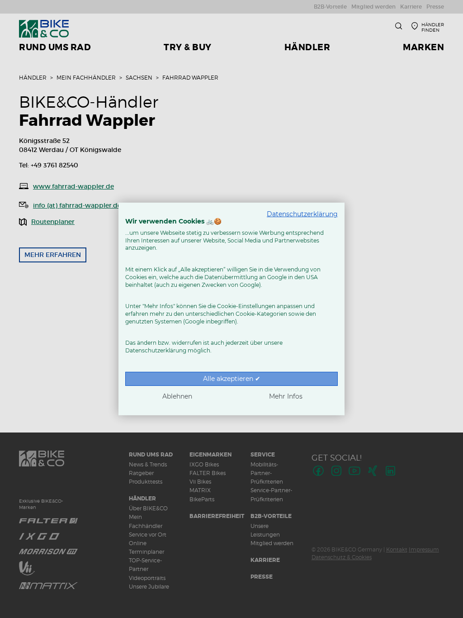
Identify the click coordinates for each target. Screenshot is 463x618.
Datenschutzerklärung (302, 214)
